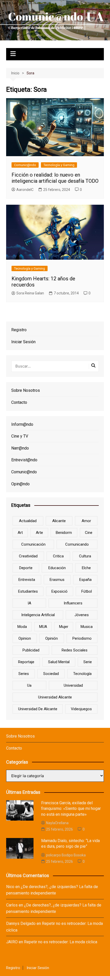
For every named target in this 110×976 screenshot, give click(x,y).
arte (39, 532)
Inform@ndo (22, 424)
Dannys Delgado (21, 923)
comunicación (33, 544)
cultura (85, 556)
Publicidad (31, 650)
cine (88, 532)
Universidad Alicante (55, 697)
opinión (51, 638)
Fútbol (86, 591)
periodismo (82, 638)
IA (29, 603)
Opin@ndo (20, 483)
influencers (73, 603)
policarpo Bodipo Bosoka (66, 855)
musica (87, 626)
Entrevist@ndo (24, 459)
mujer (63, 626)
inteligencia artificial (38, 615)
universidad (73, 685)
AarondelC (25, 190)
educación (57, 568)
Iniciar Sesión (23, 341)
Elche (86, 568)
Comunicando (77, 544)
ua (29, 685)
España (85, 579)
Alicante (59, 521)
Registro (19, 329)
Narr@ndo (20, 448)
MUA (43, 626)
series (23, 673)
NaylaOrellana (57, 823)
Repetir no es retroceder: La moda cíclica (60, 941)
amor (86, 521)
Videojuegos (81, 709)
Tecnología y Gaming (58, 165)
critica (58, 556)
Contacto (19, 402)
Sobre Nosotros (25, 390)
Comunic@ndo (25, 165)
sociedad (51, 673)
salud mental (59, 662)
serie (87, 662)
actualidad (28, 521)
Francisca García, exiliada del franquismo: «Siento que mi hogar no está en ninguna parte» (71, 808)
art (20, 532)
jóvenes (81, 615)
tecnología (82, 673)
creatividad (28, 556)
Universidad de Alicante (37, 709)
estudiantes (28, 591)
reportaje (26, 662)
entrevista (26, 579)
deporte (25, 568)
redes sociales (74, 650)
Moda (22, 626)
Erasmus (57, 579)
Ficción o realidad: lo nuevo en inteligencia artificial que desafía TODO (55, 178)
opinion (24, 638)
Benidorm (64, 532)
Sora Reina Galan (30, 293)
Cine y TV (19, 436)
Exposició (59, 591)
